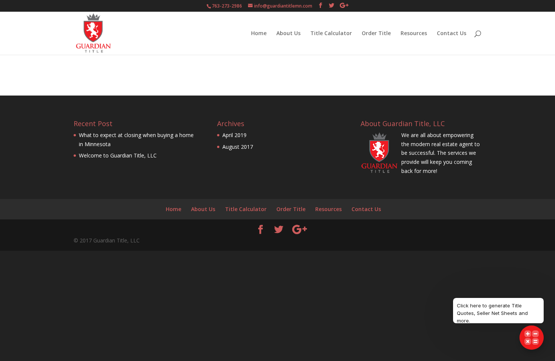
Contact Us (451, 34)
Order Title (376, 34)
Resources (414, 34)
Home (259, 34)
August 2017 (237, 146)
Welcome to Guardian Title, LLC (118, 155)
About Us (288, 34)
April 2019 (234, 135)
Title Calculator (331, 34)
